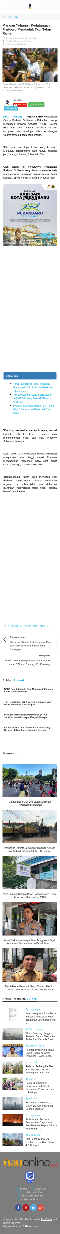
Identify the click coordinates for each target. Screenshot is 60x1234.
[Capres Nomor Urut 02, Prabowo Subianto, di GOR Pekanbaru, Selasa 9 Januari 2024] (30, 65)
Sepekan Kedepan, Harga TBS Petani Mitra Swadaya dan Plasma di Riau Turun (33, 409)
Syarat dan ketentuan (32, 1192)
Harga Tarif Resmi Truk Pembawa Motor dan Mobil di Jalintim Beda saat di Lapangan (33, 387)
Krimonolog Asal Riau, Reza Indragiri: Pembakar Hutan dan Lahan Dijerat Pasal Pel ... (41, 1018)
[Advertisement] (30, 341)
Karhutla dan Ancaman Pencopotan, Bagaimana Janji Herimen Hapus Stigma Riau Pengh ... (41, 1124)
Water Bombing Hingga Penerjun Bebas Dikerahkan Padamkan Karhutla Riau (41, 1036)
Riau (16, 17)
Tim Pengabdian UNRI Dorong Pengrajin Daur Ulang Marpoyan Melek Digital (28, 703)
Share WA (37, 104)
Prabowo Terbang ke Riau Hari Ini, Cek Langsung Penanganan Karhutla (40, 1069)
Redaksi (22, 1188)
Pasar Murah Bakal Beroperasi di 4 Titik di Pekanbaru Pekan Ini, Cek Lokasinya (40, 1088)
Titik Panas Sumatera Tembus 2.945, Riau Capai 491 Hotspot (40, 1142)
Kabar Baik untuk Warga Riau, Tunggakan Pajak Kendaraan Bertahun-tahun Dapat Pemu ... (30, 942)
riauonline (44, 626)
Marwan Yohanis (31, 626)
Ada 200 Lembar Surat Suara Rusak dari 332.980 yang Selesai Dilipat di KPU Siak (32, 398)
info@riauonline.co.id (31, 1199)
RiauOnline (46, 1219)
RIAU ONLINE (12, 116)
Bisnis (31, 1079)
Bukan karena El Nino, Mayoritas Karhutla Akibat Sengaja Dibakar (39, 1105)
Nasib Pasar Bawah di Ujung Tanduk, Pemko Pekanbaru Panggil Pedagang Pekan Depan (29, 988)
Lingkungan (34, 1009)
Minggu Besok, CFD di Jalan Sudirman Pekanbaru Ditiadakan (29, 803)
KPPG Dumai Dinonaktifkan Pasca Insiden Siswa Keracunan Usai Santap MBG (29, 895)
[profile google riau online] (41, 1207)
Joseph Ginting (19, 44)
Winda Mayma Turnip (23, 41)
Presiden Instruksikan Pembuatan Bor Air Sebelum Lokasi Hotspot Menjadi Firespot (26, 716)
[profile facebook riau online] (18, 1207)
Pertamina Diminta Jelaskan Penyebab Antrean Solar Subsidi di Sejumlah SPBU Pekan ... (29, 849)
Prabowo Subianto (14, 626)
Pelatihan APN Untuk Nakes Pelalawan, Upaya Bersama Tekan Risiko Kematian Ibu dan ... (27, 728)
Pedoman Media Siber (32, 1195)
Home (8, 17)
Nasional (32, 1062)
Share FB (12, 108)
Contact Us (40, 1188)
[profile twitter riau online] (33, 1207)
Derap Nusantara (36, 1029)
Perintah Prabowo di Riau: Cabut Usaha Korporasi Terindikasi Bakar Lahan (40, 1052)
